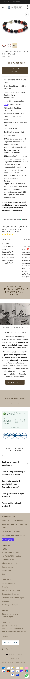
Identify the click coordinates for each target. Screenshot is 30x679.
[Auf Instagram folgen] (7, 649)
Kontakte (5, 587)
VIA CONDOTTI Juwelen (11, 556)
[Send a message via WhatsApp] (27, 676)
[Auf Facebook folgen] (2, 649)
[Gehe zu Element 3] (14, 45)
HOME (4, 549)
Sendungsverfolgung (10, 605)
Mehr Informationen (15, 427)
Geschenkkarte (8, 567)
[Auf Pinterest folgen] (11, 649)
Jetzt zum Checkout (15, 70)
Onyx (6, 105)
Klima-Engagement (9, 583)
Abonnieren (10, 643)
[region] (15, 397)
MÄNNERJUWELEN (9, 563)
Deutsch (14, 658)
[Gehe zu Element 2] (9, 45)
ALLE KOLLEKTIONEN (10, 553)
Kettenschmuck (8, 560)
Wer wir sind (6, 571)
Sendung (5, 601)
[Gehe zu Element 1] (4, 45)
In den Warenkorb (15, 63)
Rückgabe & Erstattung (11, 590)
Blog (3, 574)
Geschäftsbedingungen (11, 594)
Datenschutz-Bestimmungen (13, 598)
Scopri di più (15, 382)
